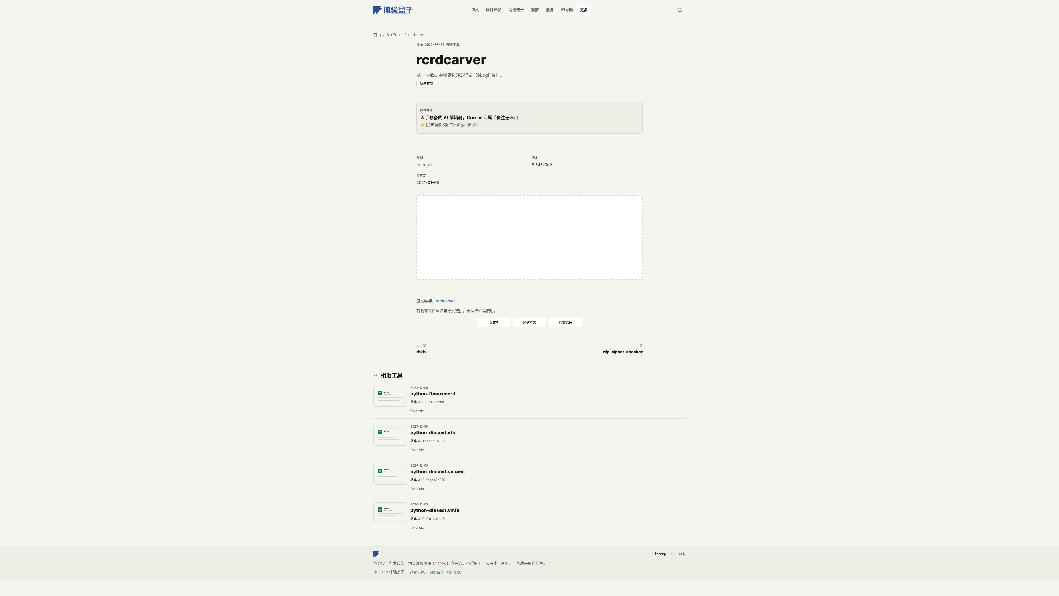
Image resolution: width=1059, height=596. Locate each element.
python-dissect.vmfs (434, 510)
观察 (535, 9)
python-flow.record (432, 394)
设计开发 (493, 9)
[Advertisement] (529, 237)
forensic (424, 164)
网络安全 (516, 9)
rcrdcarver (445, 301)
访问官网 (426, 84)
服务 (550, 9)
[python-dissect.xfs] (390, 435)
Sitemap (659, 554)
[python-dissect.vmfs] (390, 512)
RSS (672, 554)
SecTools (394, 34)
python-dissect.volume (437, 471)
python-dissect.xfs (432, 432)
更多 (584, 9)
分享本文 (529, 322)
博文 (475, 9)
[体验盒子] (393, 10)
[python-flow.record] (390, 396)
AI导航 (567, 9)
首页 (377, 34)
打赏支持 (565, 322)
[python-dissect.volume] (390, 474)
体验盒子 (397, 572)
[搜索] (680, 10)
